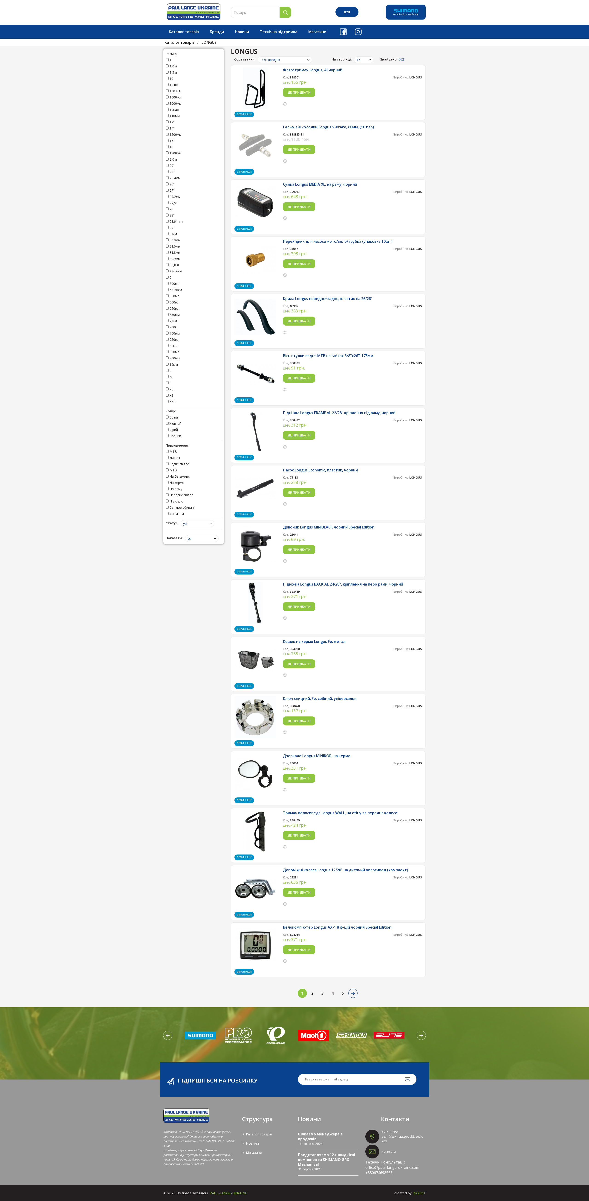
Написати (388, 1151)
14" (172, 128)
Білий (173, 417)
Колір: (171, 411)
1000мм (175, 103)
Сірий (173, 429)
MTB (173, 451)
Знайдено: (392, 59)
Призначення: (177, 445)
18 (171, 147)
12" (172, 122)
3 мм (173, 234)
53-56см (175, 290)
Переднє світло (181, 495)
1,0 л (173, 66)
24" (172, 172)
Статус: (172, 523)
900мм (174, 358)
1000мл (175, 97)
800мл (174, 352)
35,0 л (174, 265)
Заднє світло (179, 464)
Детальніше (244, 114)
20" (172, 165)
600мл (174, 302)
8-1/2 (173, 346)
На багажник (179, 476)
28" (172, 215)
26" (172, 184)
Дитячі (174, 458)
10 (171, 78)
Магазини (317, 31)
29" (172, 227)
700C (173, 327)
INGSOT (419, 1193)
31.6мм (174, 246)
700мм (174, 333)
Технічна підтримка (278, 31)
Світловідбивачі (181, 507)
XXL (172, 401)
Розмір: (172, 54)
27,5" (173, 203)
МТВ (173, 470)
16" (172, 141)
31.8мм (174, 252)
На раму (175, 489)
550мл (174, 296)
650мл (174, 308)
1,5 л (173, 72)
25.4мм (174, 178)
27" (172, 190)
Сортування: (244, 59)
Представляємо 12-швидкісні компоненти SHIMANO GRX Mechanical (326, 1159)
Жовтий (175, 423)
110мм (174, 116)
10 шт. (174, 85)
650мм (174, 314)
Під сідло (176, 501)
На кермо (176, 482)
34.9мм (174, 259)
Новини (242, 31)
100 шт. (175, 91)
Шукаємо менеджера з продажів (320, 1136)
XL (171, 389)
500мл (174, 283)
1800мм (175, 153)
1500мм (175, 134)
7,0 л (173, 321)
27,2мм (175, 196)
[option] (200, 1035)
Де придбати (299, 92)
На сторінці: (342, 59)
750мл (174, 339)
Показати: (174, 538)
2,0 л (173, 159)
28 (171, 209)
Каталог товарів (184, 31)
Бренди (217, 31)
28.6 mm (176, 221)
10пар (174, 109)
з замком (176, 513)
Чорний (175, 436)
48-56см (175, 271)
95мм (173, 364)
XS (171, 395)
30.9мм (174, 240)
